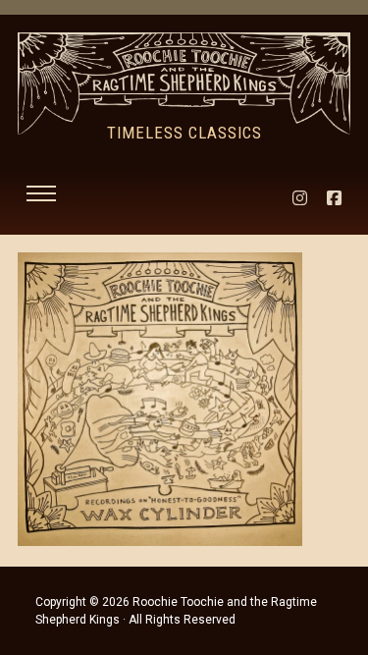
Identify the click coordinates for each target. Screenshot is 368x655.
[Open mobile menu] (41, 193)
